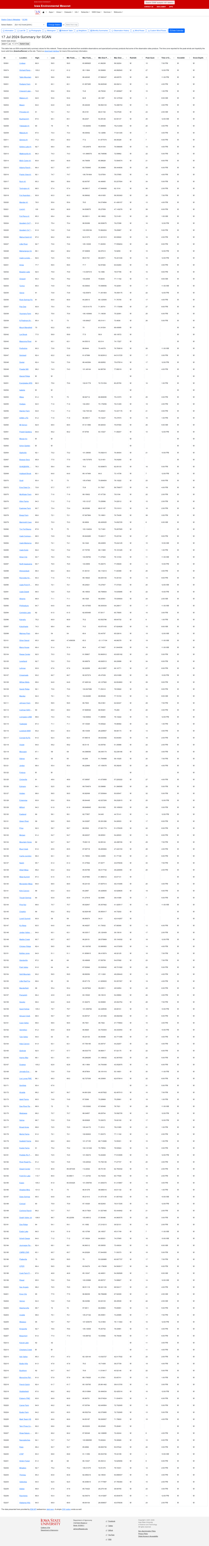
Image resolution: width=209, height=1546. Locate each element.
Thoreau (22, 1475)
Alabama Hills (24, 1502)
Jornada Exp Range (27, 1071)
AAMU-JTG (23, 418)
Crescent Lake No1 (26, 91)
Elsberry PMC (24, 1398)
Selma (21, 1120)
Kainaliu (22, 619)
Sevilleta (22, 1085)
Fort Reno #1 (24, 216)
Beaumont (23, 1335)
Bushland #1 (24, 119)
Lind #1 (22, 209)
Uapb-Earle (23, 550)
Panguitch (23, 995)
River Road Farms (26, 1162)
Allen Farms (24, 501)
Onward (22, 278)
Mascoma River (25, 341)
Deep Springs (24, 1196)
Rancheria (23, 1495)
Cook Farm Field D (26, 1273)
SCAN (24, 19)
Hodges (22, 404)
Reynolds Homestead (27, 578)
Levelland (23, 661)
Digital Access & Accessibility (148, 1536)
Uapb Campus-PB (26, 536)
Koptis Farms (24, 1148)
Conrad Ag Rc (24, 737)
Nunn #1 (22, 181)
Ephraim (22, 786)
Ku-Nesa (22, 925)
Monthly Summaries (100, 30)
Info (76, 12)
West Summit (24, 877)
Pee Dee (22, 306)
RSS (109, 1539)
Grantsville (23, 960)
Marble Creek (24, 939)
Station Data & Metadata (10, 19)
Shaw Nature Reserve (27, 1433)
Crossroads (23, 675)
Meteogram (51, 30)
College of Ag (45, 1527)
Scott (21, 480)
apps (171, 7)
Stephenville (24, 1308)
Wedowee (23, 1113)
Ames (21, 265)
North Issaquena (25, 564)
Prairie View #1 (25, 174)
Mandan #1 (23, 202)
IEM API (33, 1509)
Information (9, 30)
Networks (84, 12)
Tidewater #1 (24, 126)
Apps (51, 12)
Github (110, 1530)
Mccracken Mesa (25, 883)
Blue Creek (23, 849)
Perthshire (23, 348)
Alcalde (22, 1092)
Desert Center (24, 1169)
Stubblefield (24, 1391)
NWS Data (96, 12)
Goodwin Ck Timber (27, 230)
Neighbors (82, 30)
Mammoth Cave (25, 522)
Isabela (22, 390)
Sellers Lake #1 (25, 146)
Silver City (23, 557)
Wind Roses (139, 30)
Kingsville (23, 1329)
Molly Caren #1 (25, 160)
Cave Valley (24, 1023)
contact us (148, 7)
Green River (24, 821)
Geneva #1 (23, 139)
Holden (22, 793)
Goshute (22, 1050)
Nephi (21, 863)
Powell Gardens (25, 431)
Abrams (22, 598)
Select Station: (7, 24)
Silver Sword (24, 640)
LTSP (21, 1454)
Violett (21, 744)
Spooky (22, 1002)
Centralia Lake (25, 612)
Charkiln (22, 911)
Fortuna (22, 772)
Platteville (23, 1259)
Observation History (121, 30)
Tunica (22, 285)
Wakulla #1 (23, 132)
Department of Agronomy (49, 1530)
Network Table (67, 30)
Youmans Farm (25, 313)
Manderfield (24, 988)
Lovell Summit (24, 918)
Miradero (22, 1468)
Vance (21, 292)
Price (21, 828)
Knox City (23, 1294)
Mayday (22, 696)
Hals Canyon (24, 1043)
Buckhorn (23, 1370)
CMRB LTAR (24, 1252)
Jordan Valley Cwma (27, 932)
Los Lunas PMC (25, 1078)
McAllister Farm (25, 494)
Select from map (71, 24)
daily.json (50, 1509)
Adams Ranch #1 (26, 167)
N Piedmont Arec (26, 320)
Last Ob (22, 30)
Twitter (110, 1526)
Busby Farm (24, 1412)
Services (107, 12)
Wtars (21, 397)
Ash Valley (23, 1356)
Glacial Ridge (24, 376)
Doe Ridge (23, 1224)
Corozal (22, 1203)
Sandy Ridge (24, 689)
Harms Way (23, 1057)
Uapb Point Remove (27, 584)
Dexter (21, 362)
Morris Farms (24, 1134)
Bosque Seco (24, 459)
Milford (22, 807)
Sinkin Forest (24, 1461)
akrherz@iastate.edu (80, 1529)
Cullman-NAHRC (26, 710)
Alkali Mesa (23, 870)
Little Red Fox (24, 981)
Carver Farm (24, 1405)
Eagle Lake (23, 1231)
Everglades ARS (25, 383)
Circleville (23, 779)
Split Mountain (24, 974)
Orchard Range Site (27, 70)
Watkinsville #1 (25, 153)
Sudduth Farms (25, 1141)
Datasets (67, 12)
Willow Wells (24, 682)
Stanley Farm (24, 411)
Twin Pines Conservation (29, 1426)
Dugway (22, 1064)
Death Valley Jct (25, 1217)
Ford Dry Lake (24, 1176)
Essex (21, 1182)
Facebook (111, 1521)
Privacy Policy (143, 1534)
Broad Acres (24, 1127)
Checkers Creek (25, 1349)
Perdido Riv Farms (26, 1155)
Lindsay (22, 63)
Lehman (22, 668)
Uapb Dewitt (24, 591)
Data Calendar (177, 30)
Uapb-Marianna (25, 543)
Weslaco (22, 1322)
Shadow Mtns (24, 1189)
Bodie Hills (23, 1363)
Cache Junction (25, 856)
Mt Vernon (23, 425)
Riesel (21, 1280)
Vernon (22, 1301)
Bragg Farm (23, 515)
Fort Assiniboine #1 (26, 195)
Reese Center (24, 654)
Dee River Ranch (26, 1106)
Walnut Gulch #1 (25, 237)
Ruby (21, 1447)
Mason (22, 105)
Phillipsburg (24, 605)
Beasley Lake (24, 272)
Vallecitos (23, 1481)
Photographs (36, 30)
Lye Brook (23, 334)
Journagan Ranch (26, 1245)
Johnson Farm (24, 703)
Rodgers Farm (24, 84)
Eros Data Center (26, 487)
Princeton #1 (24, 112)
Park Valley (23, 967)
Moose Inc (23, 438)
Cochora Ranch (25, 1210)
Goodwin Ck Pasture (27, 223)
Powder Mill (24, 369)
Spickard (22, 355)
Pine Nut (22, 904)
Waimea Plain (24, 633)
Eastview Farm (25, 508)
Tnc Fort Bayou (25, 529)
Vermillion (23, 1029)
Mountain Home (25, 842)
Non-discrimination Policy (147, 1531)
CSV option (66, 1509)
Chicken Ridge (25, 946)
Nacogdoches (24, 1440)
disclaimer (161, 7)
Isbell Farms (24, 1099)
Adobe (21, 1488)
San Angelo (24, 1287)
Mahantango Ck (25, 251)
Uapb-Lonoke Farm (26, 258)
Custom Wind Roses (158, 30)
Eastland (22, 814)
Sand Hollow (24, 1009)
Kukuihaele (23, 626)
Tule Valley (23, 1036)
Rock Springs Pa (25, 299)
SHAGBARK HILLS (27, 466)
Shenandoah (24, 571)
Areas (58, 12)
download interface (52, 51)
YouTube (111, 1535)
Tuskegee (23, 724)
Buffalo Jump (24, 953)
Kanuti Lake (24, 1342)
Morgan (22, 835)
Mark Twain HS (25, 1419)
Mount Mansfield (25, 327)
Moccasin (23, 751)
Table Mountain (25, 77)
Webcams (118, 12)
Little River (23, 244)
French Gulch (24, 1384)
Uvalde (22, 1315)
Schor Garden (24, 445)
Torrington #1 (24, 188)
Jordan (22, 765)
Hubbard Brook (25, 473)
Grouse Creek (24, 1016)
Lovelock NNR (25, 730)
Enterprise (23, 800)
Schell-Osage (24, 1238)
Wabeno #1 (23, 98)
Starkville (23, 452)
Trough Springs (25, 897)
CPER (21, 1266)
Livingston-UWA (25, 717)
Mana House (24, 647)
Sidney (22, 758)
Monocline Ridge (26, 1377)
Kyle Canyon (24, 890)
